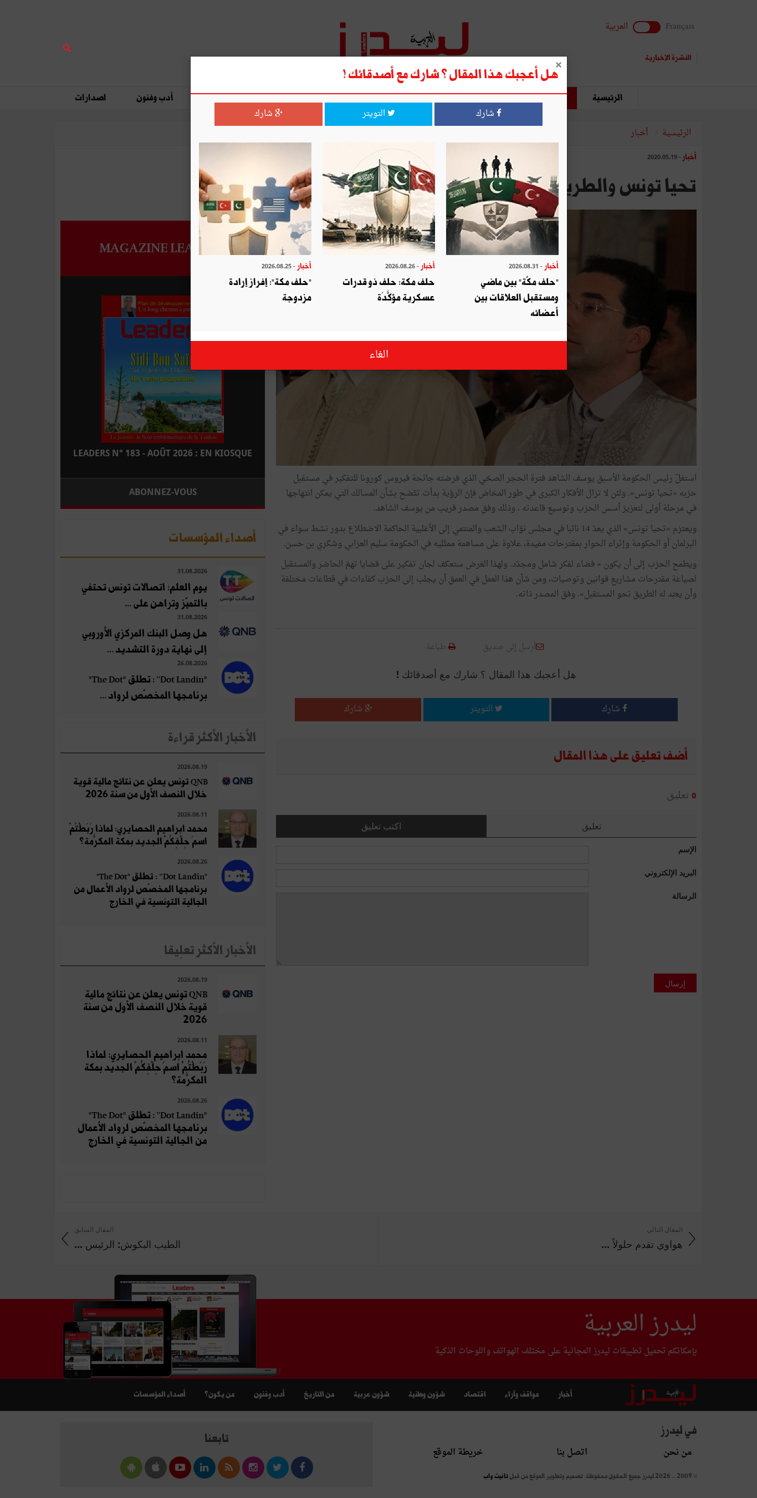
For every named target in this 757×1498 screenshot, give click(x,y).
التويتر (374, 114)
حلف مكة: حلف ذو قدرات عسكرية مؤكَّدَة (388, 290)
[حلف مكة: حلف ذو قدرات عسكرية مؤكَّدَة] (379, 200)
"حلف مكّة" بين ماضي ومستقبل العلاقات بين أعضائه (516, 298)
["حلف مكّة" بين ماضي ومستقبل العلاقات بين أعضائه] (502, 200)
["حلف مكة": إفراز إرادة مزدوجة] (255, 200)
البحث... (258, 37)
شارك (486, 114)
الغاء (378, 355)
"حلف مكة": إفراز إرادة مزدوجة (270, 290)
